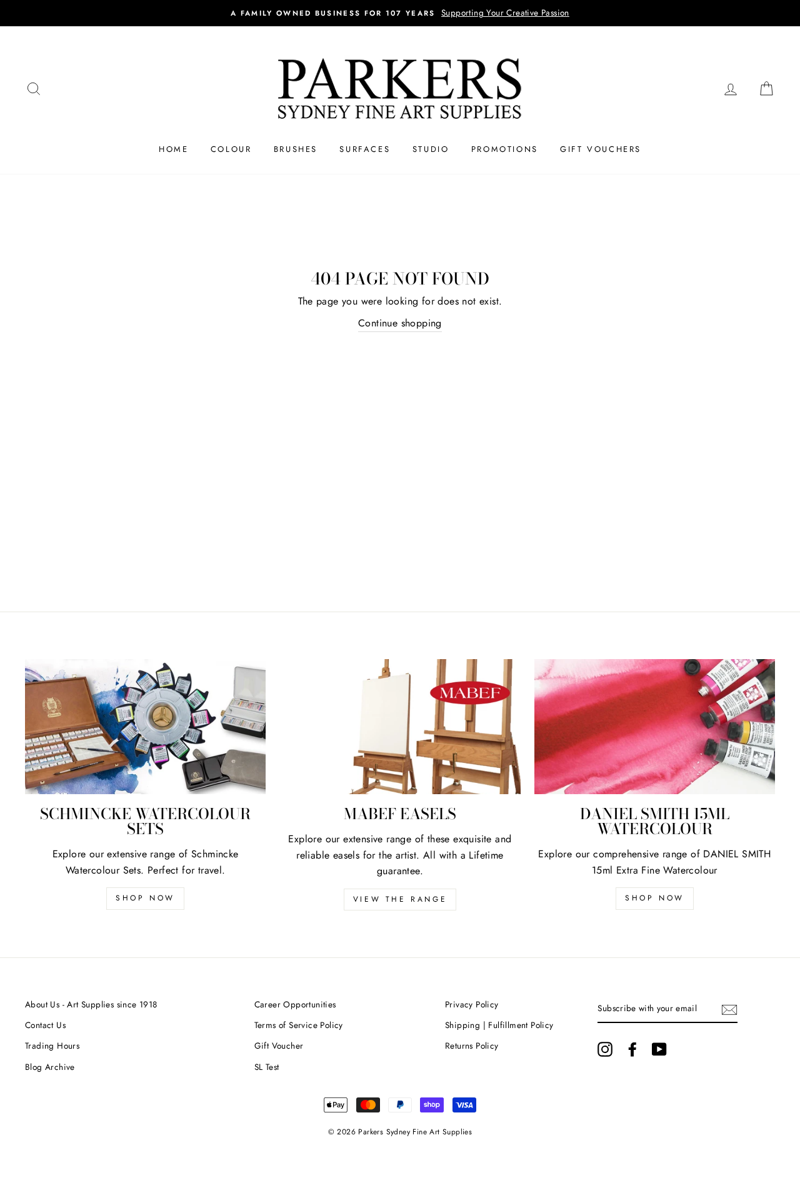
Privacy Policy (472, 1004)
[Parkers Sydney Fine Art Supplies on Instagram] (605, 1049)
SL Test (266, 1067)
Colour (231, 149)
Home (173, 149)
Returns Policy (472, 1045)
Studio (430, 149)
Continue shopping (400, 323)
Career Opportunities (295, 1004)
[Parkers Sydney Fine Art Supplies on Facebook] (632, 1049)
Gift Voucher (279, 1045)
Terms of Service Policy (298, 1025)
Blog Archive (50, 1067)
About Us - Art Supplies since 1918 (91, 1004)
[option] (400, 13)
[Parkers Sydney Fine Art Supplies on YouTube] (659, 1049)
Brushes (296, 149)
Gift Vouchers (600, 149)
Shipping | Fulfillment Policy (499, 1025)
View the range (400, 899)
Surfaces (364, 149)
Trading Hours (52, 1045)
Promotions (504, 149)
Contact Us (45, 1025)
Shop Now (145, 898)
